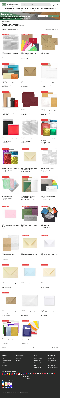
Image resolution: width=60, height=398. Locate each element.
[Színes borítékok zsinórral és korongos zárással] (30, 42)
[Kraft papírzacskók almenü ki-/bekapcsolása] (14, 11)
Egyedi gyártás (37, 360)
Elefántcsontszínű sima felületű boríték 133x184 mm (29, 255)
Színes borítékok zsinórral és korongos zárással (28, 54)
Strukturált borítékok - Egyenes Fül (29, 226)
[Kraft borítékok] (49, 42)
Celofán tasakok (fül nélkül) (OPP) (10, 53)
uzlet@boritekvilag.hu (21, 362)
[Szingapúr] (16, 374)
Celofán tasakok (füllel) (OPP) (48, 168)
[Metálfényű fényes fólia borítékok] (10, 157)
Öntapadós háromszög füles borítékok (48, 197)
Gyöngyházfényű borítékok (8, 83)
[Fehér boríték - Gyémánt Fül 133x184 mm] (30, 300)
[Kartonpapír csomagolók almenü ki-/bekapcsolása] (55, 8)
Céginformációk (51, 358)
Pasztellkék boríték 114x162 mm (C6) (30, 284)
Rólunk (3, 358)
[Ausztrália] (4, 373)
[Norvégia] (2, 374)
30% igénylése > (53, 16)
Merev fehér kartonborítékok (48, 83)
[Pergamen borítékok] (10, 185)
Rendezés (4, 29)
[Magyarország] (52, 373)
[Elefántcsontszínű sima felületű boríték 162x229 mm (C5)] (10, 272)
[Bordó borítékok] (30, 99)
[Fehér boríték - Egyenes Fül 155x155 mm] (49, 300)
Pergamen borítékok (7, 196)
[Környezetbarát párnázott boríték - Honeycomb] (30, 185)
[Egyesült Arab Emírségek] (19, 373)
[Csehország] (12, 373)
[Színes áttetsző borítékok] (30, 328)
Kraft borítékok (45, 53)
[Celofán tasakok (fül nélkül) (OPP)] (10, 42)
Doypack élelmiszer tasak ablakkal (8, 255)
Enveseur (3, 393)
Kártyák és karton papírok (37, 11)
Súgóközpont (4, 365)
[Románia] (9, 374)
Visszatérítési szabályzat (53, 367)
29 (33, 347)
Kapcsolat (18, 358)
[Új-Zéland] (23, 374)
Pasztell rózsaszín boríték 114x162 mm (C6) (10, 226)
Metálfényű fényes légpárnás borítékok (48, 139)
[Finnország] (23, 373)
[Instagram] (28, 378)
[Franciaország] (26, 373)
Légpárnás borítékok (20, 8)
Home (3, 21)
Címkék (18, 11)
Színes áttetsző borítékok (27, 339)
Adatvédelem (50, 362)
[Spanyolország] (12, 374)
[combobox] (36, 4)
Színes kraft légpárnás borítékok (10, 139)
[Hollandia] (30, 373)
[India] (38, 373)
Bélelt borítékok (45, 225)
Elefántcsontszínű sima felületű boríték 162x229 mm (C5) (10, 284)
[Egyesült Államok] (16, 373)
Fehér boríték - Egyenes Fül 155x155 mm (49, 312)
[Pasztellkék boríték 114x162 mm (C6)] (30, 272)
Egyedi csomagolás (50, 11)
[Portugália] (7, 374)
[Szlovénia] (21, 374)
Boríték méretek (5, 362)
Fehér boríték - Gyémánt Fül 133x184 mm (28, 312)
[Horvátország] (35, 373)
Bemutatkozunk (37, 362)
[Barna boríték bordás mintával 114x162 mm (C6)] (10, 300)
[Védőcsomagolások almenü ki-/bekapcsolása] (39, 8)
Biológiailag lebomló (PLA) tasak (29, 139)
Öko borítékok (25, 11)
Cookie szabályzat (51, 365)
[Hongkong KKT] (33, 373)
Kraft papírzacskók (8, 11)
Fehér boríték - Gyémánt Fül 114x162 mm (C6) (49, 255)
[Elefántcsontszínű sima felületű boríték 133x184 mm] (30, 243)
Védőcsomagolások (32, 8)
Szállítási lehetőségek (6, 360)
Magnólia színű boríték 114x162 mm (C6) (49, 284)
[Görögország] (28, 373)
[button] (57, 5)
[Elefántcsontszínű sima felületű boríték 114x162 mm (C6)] (30, 157)
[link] (13, 347)
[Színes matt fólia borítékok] (10, 328)
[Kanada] (42, 373)
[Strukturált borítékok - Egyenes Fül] (30, 214)
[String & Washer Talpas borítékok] (10, 99)
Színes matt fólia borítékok (8, 339)
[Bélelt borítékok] (49, 214)
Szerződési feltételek (52, 360)
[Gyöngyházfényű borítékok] (10, 71)
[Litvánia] (49, 373)
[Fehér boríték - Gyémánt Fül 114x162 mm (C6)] (49, 243)
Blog (35, 365)
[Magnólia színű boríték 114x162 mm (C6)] (49, 272)
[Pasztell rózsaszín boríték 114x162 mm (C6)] (10, 214)
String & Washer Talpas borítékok (10, 111)
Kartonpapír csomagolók (47, 8)
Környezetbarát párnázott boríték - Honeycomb (28, 197)
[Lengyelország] (45, 373)
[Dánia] (14, 373)
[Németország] (54, 373)
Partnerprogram (37, 367)
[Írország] (40, 373)
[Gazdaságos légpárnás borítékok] (49, 99)
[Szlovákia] (19, 374)
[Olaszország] (4, 374)
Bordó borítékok (25, 111)
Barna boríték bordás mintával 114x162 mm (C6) (9, 312)
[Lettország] (47, 373)
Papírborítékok (8, 8)
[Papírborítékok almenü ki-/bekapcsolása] (13, 8)
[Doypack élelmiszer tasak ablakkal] (10, 243)
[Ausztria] (7, 373)
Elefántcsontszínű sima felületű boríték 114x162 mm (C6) (29, 169)
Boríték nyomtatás (38, 358)
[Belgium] (9, 373)
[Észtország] (21, 373)
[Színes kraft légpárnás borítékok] (10, 127)
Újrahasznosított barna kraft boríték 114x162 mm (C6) (29, 83)
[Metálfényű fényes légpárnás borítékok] (49, 127)
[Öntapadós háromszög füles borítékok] (49, 185)
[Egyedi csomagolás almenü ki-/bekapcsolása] (56, 11)
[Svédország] (14, 374)
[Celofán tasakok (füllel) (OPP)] (49, 157)
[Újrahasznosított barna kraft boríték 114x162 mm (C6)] (30, 71)
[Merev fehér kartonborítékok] (49, 71)
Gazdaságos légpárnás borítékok (49, 111)
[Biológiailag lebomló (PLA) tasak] (30, 127)
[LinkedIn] (29, 378)
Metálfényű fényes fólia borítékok (10, 168)
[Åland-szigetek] (2, 373)
